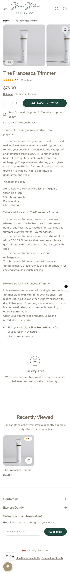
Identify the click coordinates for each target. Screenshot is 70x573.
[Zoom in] (24, 45)
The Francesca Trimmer (17, 470)
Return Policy (27, 122)
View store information (20, 336)
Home (6, 20)
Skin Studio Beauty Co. (28, 558)
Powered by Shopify (52, 558)
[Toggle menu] (5, 8)
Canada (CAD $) (35, 550)
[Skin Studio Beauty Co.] (25, 8)
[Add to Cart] (28, 460)
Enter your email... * (17, 531)
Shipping (8, 94)
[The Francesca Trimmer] (18, 450)
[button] (31, 388)
